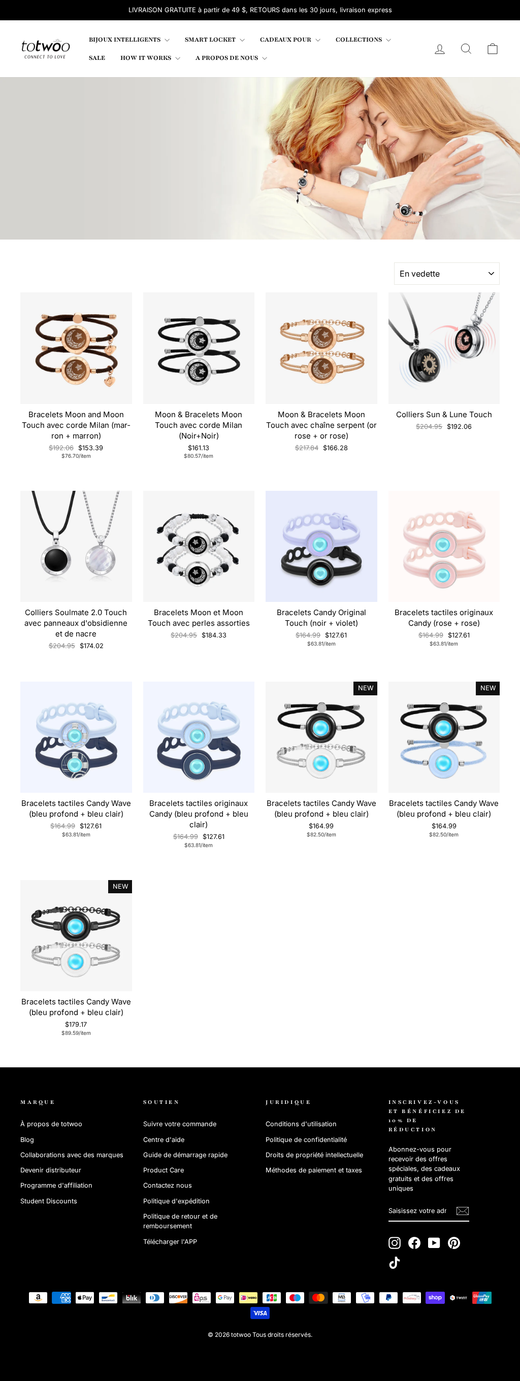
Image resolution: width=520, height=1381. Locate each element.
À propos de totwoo (51, 1124)
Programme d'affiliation (56, 1185)
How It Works (146, 58)
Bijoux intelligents (125, 40)
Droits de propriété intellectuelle (314, 1155)
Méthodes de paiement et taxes (314, 1170)
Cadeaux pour (286, 40)
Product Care (163, 1170)
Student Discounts (48, 1201)
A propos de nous (227, 58)
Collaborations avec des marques (71, 1155)
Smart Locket (211, 40)
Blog (27, 1139)
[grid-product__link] (76, 348)
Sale (97, 58)
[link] (45, 48)
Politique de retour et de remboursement (180, 1221)
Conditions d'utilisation (301, 1124)
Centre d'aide (163, 1139)
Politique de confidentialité (306, 1139)
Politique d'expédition (176, 1201)
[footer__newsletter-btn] (462, 1211)
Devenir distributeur (50, 1170)
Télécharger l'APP (170, 1241)
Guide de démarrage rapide (185, 1155)
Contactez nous (167, 1185)
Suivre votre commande (179, 1124)
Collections (359, 40)
